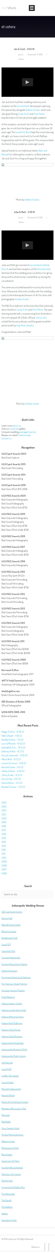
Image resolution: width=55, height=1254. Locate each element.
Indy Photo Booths (25, 325)
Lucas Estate (7, 1082)
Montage (6, 1115)
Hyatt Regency (8, 997)
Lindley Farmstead (10, 1075)
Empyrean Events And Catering (16, 977)
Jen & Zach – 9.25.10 (24, 49)
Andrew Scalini (22, 299)
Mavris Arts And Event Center (15, 1102)
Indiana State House (11, 1029)
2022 (4, 810)
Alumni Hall (7, 918)
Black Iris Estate (9, 931)
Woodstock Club (9, 1220)
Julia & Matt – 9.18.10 (24, 212)
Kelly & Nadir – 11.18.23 (12, 735)
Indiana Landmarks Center (14, 1010)
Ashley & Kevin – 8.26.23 (13, 771)
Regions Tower (8, 1141)
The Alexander (8, 1193)
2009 (4, 861)
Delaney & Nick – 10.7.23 (13, 751)
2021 (4, 814)
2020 (4, 818)
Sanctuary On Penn (11, 1161)
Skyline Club (7, 1180)
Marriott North (8, 1095)
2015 (4, 838)
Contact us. (7, 438)
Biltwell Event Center (11, 924)
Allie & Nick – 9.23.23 (11, 759)
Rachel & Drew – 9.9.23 (12, 767)
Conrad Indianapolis (11, 957)
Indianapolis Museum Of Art (14, 1049)
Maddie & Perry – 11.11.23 (12, 739)
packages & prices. (27, 431)
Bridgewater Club (10, 937)
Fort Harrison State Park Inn (14, 983)
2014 (4, 841)
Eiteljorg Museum (9, 970)
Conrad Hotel (23, 106)
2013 (4, 845)
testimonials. (25, 435)
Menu (32, 8)
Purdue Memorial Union (12, 1134)
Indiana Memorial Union (13, 1016)
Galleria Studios (33, 109)
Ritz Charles (7, 1154)
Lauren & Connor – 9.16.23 (14, 763)
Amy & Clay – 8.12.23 (11, 778)
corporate (14, 428)
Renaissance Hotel (10, 1148)
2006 (4, 873)
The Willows (7, 1207)
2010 (4, 857)
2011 (3, 853)
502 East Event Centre (12, 911)
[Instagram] (51, 1247)
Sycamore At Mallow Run (13, 1187)
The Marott (7, 1200)
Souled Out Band (23, 132)
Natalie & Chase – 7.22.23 (13, 786)
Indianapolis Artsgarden (13, 1043)
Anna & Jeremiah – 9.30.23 (15, 755)
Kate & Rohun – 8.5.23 (12, 782)
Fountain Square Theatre (13, 990)
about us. (17, 425)
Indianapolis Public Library (14, 1056)
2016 (4, 834)
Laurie (20, 54)
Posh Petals (39, 113)
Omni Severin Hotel (10, 1128)
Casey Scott (23, 113)
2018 (4, 826)
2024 (4, 802)
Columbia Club (44, 269)
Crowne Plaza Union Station (15, 964)
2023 (4, 806)
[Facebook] (47, 1247)
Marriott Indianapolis (11, 1089)
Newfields (6, 1121)
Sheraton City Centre (11, 1174)
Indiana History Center (12, 1003)
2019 (4, 822)
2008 (4, 865)
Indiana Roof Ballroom (12, 1023)
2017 (4, 830)
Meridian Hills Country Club (14, 1108)
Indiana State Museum (12, 1036)
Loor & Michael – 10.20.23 (13, 743)
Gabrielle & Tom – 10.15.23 (13, 747)
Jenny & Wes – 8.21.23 (12, 775)
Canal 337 (6, 944)
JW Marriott (7, 1062)
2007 (4, 869)
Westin (5, 1213)
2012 (4, 849)
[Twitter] (43, 1247)
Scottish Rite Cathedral (12, 1167)
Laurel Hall (6, 1069)
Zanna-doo (41, 317)
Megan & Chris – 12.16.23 (13, 731)
